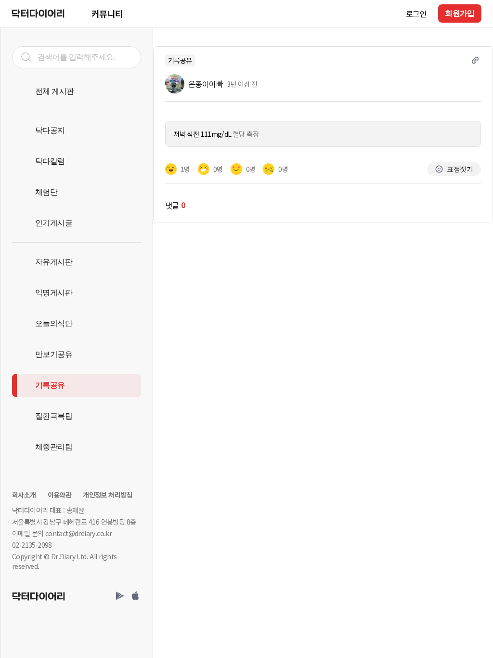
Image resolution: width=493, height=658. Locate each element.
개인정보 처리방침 (107, 495)
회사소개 (24, 495)
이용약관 (60, 495)
